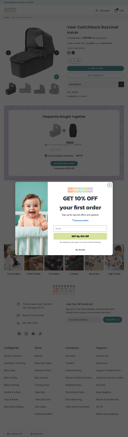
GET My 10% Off (80, 236)
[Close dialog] (109, 185)
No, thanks (80, 249)
